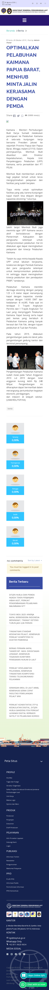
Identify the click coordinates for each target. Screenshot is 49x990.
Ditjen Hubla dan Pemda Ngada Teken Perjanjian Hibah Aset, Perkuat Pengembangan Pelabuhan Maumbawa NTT (23, 600)
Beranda (10, 30)
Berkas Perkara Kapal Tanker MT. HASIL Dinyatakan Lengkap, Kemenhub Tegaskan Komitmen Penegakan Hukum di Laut (24, 654)
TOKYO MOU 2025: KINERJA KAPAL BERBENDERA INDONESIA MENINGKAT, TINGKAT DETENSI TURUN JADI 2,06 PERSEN (24, 618)
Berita (21, 30)
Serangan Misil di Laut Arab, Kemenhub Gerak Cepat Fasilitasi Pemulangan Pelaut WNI (24, 692)
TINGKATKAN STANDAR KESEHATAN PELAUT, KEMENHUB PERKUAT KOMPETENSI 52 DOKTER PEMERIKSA (24, 635)
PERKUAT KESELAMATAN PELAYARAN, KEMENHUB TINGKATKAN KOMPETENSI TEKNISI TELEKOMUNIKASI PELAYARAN (21, 674)
